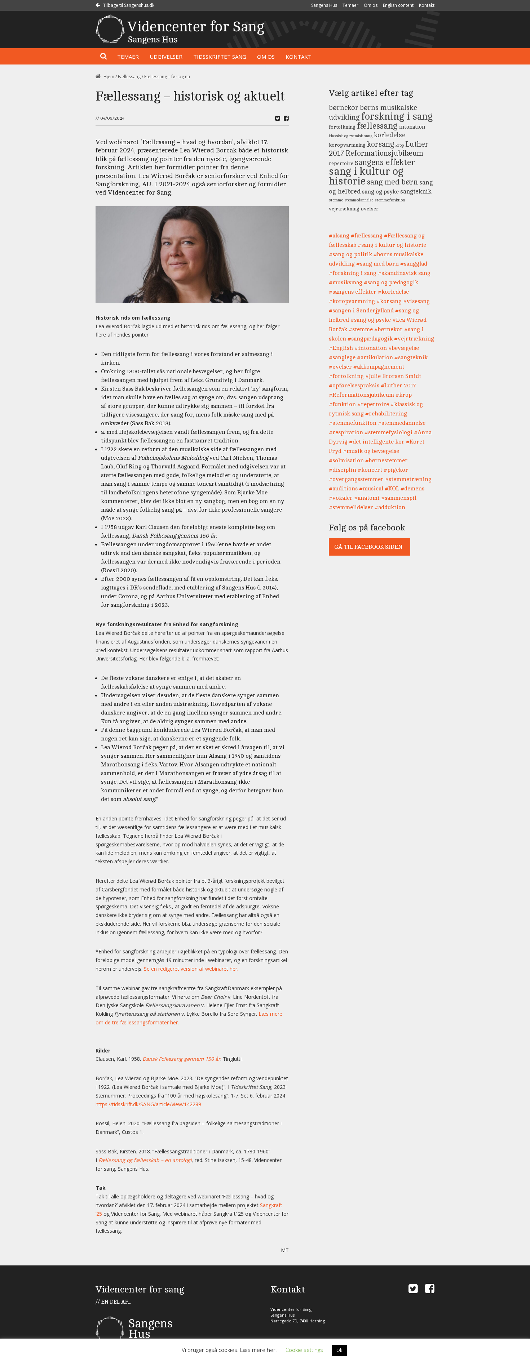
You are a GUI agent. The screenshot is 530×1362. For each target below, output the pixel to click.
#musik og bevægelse (371, 451)
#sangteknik (411, 357)
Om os (370, 5)
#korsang (389, 301)
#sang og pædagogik (391, 282)
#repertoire (373, 404)
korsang (380, 144)
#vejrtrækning (414, 338)
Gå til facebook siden (368, 547)
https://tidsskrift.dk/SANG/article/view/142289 (148, 1104)
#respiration (346, 432)
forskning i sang (397, 116)
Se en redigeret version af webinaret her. (191, 968)
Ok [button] (339, 1350)
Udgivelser (166, 56)
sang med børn (392, 182)
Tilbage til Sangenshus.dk (128, 5)
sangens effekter (385, 162)
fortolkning (342, 127)
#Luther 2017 (398, 385)
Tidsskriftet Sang (219, 56)
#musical (371, 488)
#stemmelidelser (351, 507)
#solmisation (346, 460)
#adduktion (390, 507)
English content (398, 5)
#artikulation (375, 357)
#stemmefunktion (352, 423)
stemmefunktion (390, 200)
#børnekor (388, 329)
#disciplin (342, 470)
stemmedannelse (359, 200)
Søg (104, 56)
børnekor (343, 108)
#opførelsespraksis (354, 385)
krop (400, 145)
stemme (336, 200)
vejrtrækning (344, 209)
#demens (412, 488)
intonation (412, 127)
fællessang (377, 126)
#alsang (339, 235)
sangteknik (416, 191)
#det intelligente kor (377, 442)
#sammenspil (398, 498)
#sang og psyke (370, 320)
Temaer (350, 5)
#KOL (392, 488)
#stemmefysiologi (388, 432)
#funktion (342, 404)
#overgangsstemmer (356, 479)
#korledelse (393, 292)
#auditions (343, 488)
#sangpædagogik (370, 338)
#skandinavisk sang (404, 273)
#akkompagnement (378, 367)
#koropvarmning (352, 301)
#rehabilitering (386, 413)
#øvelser (340, 367)
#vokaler (341, 498)
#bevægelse (403, 348)
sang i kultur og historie (366, 176)
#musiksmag (345, 282)
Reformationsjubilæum (384, 153)
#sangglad (413, 264)
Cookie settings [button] (304, 1349)
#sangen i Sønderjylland (361, 310)
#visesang (416, 301)
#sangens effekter (352, 292)
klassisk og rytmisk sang (350, 136)
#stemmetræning (408, 479)
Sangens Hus (324, 5)
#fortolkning (346, 376)
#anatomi (367, 498)
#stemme (361, 329)
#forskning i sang (352, 273)
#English (341, 348)
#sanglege (342, 357)
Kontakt (426, 5)
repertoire (341, 163)
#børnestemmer (386, 460)
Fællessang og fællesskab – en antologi (145, 1160)
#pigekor (396, 470)
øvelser (370, 209)
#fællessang (367, 235)
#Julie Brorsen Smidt (393, 376)
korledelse (389, 135)
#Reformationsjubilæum (361, 395)
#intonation (370, 348)
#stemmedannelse (401, 423)
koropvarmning (347, 145)
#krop (404, 395)
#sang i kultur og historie (392, 245)
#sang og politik (350, 254)
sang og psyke (380, 191)
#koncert (370, 470)
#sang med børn (377, 264)
